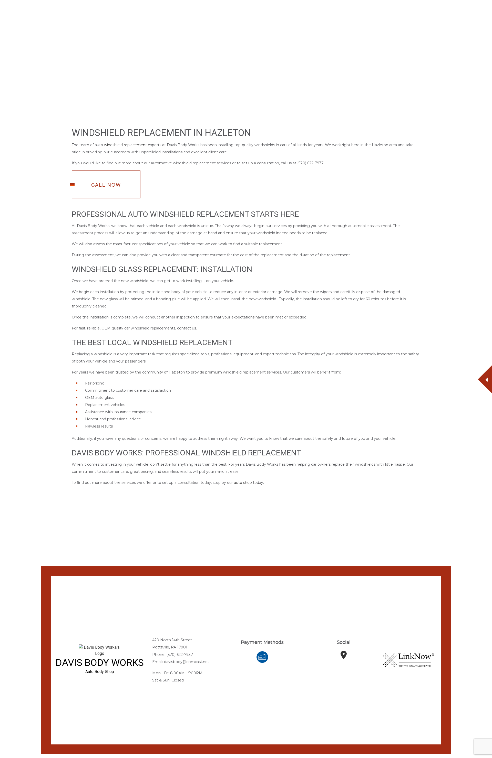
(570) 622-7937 (422, 15)
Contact (258, 14)
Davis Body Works (94, 12)
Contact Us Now (469, 14)
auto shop (243, 483)
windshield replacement (125, 145)
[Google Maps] (343, 657)
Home (171, 14)
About (185, 14)
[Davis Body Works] (36, 15)
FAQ (243, 14)
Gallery (228, 14)
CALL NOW (106, 185)
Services (203, 14)
